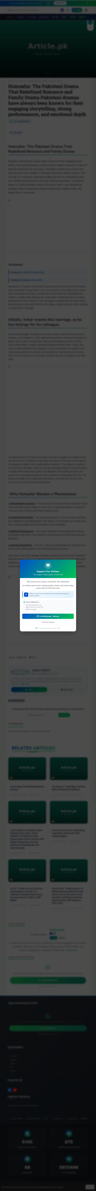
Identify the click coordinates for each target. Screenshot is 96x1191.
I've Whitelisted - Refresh (49, 616)
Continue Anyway (48, 622)
